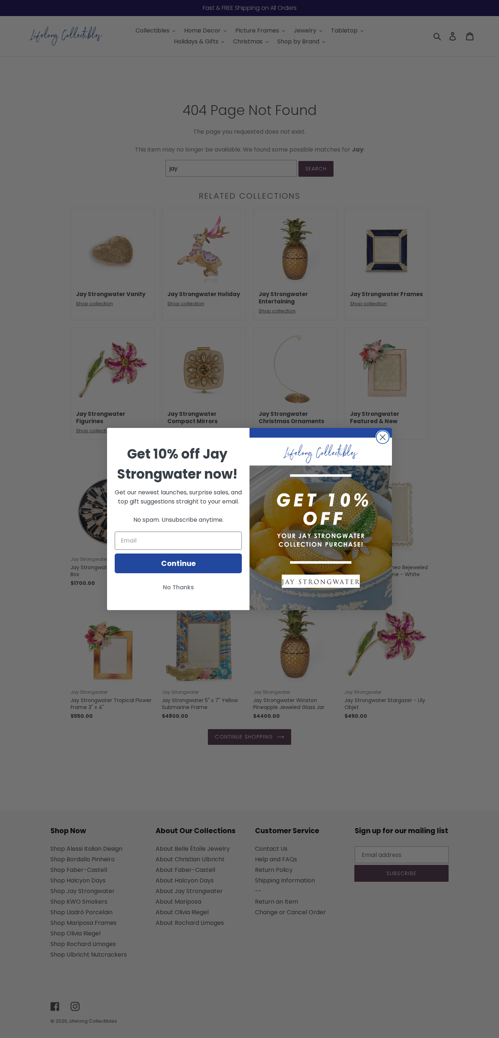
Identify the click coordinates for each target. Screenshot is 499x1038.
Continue (178, 563)
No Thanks (178, 587)
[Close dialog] (382, 437)
